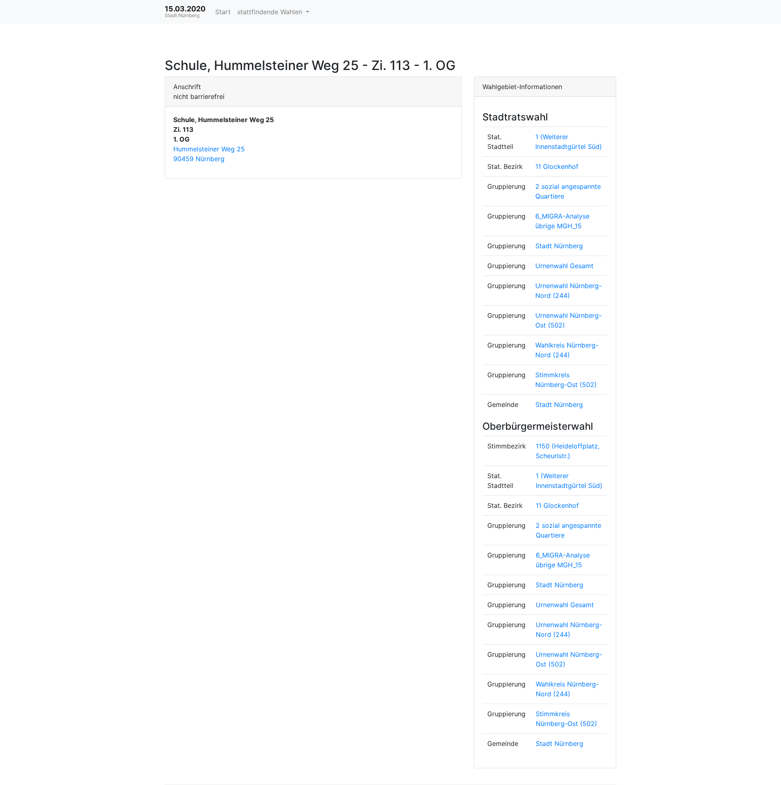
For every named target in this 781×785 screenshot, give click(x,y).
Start (223, 12)
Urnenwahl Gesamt (564, 266)
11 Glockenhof (556, 166)
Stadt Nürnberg (559, 246)
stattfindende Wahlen (270, 12)
